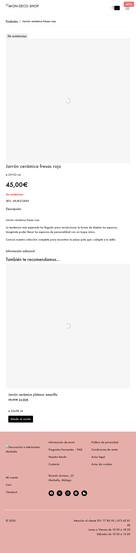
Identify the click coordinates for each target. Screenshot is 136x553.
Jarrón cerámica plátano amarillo (33, 394)
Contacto (54, 464)
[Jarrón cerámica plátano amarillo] (68, 326)
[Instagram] (68, 493)
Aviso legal (98, 457)
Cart (8, 485)
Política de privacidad (104, 442)
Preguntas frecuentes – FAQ (65, 449)
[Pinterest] (76, 493)
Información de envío (62, 442)
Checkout (11, 492)
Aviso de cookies (101, 464)
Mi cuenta (12, 477)
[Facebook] (51, 493)
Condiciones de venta (104, 449)
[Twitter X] (59, 493)
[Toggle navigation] (127, 8)
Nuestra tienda (58, 457)
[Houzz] (84, 493)
